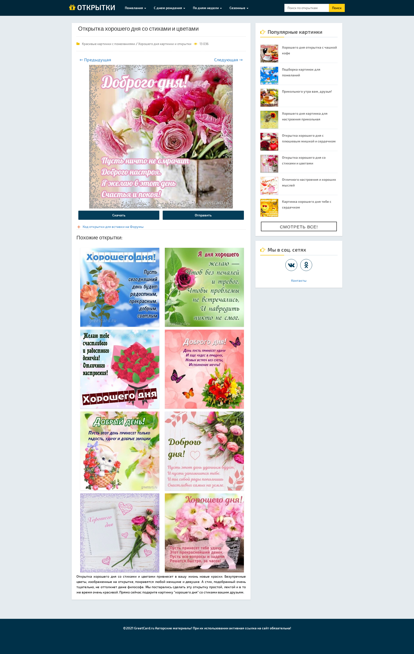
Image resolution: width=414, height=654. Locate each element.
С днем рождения (168, 8)
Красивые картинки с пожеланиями (108, 44)
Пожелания (134, 8)
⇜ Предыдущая (95, 59)
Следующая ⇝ (228, 59)
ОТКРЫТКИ (95, 7)
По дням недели (206, 8)
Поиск (337, 8)
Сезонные (238, 8)
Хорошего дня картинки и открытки (164, 44)
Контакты (298, 280)
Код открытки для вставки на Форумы (113, 227)
